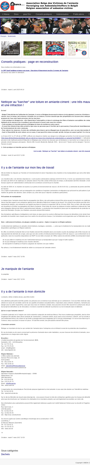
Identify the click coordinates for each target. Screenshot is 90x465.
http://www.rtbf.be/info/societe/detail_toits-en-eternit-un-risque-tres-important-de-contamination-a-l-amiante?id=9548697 (41, 138)
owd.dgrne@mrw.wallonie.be (15, 366)
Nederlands (12, 36)
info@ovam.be (11, 383)
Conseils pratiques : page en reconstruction (29, 61)
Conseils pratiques (44, 14)
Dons (16, 14)
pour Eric (27, 14)
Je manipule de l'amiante (17, 268)
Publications (78, 14)
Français (4, 36)
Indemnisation (62, 14)
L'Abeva (5, 14)
